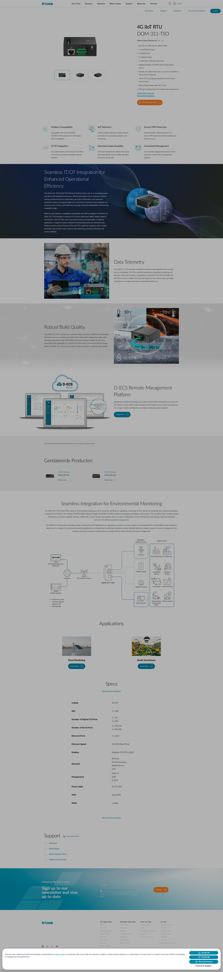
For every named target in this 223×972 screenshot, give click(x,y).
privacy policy (61, 954)
